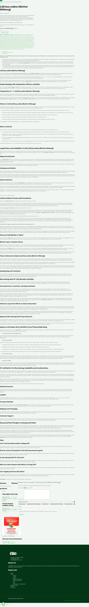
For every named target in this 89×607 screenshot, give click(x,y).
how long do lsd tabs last (17, 38)
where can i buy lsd (13, 47)
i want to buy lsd (19, 40)
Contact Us (13, 587)
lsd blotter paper (24, 41)
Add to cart (5, 32)
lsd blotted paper (28, 40)
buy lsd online (11, 36)
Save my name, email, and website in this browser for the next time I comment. (38, 511)
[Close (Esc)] (1, 604)
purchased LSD (16, 453)
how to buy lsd (27, 38)
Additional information (7, 52)
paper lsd (13, 46)
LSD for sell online (11, 44)
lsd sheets (2, 45)
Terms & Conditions (69, 600)
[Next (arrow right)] (4, 606)
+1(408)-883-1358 (15, 558)
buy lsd (25, 35)
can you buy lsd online (28, 36)
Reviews (12, 586)
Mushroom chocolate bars (19, 584)
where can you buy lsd (23, 47)
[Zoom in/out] (11, 604)
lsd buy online (14, 42)
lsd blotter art (16, 41)
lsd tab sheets (8, 45)
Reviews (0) (5, 53)
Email (20, 509)
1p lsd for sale (28, 34)
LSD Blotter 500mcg (8, 41)
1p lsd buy (22, 34)
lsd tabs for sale (20, 45)
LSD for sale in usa (28, 42)
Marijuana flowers (17, 580)
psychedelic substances (59, 397)
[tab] (38, 51)
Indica (14, 576)
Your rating (21, 487)
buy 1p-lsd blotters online (17, 35)
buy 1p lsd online (7, 35)
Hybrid (14, 575)
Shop (12, 574)
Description (5, 51)
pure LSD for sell (19, 46)
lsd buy (9, 42)
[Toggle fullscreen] (8, 604)
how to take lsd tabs (10, 40)
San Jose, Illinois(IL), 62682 (17, 557)
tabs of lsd (30, 46)
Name (20, 506)
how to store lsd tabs (23, 39)
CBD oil (14, 577)
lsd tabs (14, 45)
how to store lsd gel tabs (12, 39)
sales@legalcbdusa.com (16, 559)
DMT (14, 582)
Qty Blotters (2, 28)
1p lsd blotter (17, 34)
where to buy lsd (9, 49)
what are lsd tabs (4, 47)
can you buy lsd (18, 36)
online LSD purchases (46, 76)
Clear (17, 28)
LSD (4, 1)
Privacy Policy (77, 600)
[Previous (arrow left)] (1, 606)
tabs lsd (26, 46)
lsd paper (24, 44)
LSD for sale (21, 42)
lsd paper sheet (30, 44)
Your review (21, 499)
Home (1, 1)
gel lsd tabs (2, 38)
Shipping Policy (14, 585)
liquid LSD (14, 95)
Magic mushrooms (17, 579)
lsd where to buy (28, 45)
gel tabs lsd (8, 38)
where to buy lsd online (18, 49)
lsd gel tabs (19, 44)
